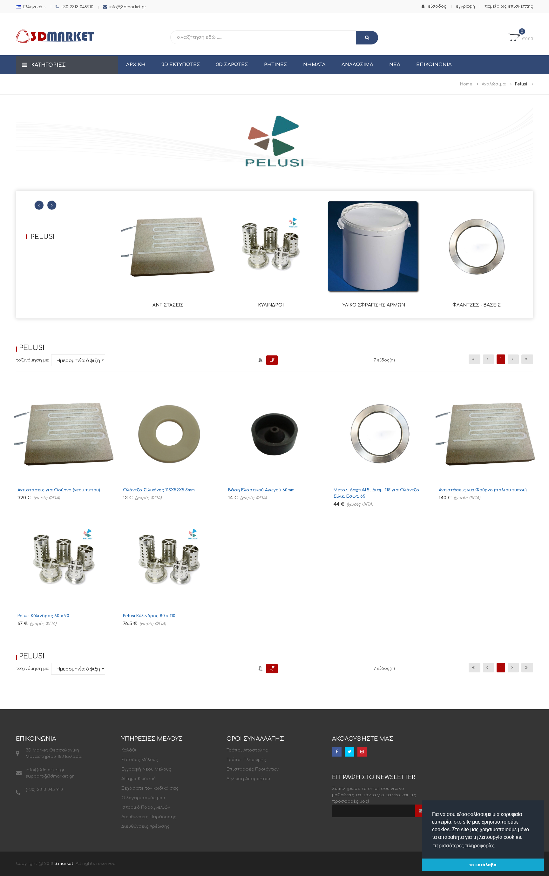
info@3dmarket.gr (127, 7)
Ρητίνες (275, 64)
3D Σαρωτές (232, 64)
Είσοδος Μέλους (139, 760)
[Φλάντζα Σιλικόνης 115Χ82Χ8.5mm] (169, 434)
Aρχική (136, 64)
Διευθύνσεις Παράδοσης (148, 817)
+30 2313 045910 (77, 7)
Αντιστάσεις (167, 305)
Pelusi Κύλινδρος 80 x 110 (149, 616)
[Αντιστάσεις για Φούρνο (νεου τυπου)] (63, 434)
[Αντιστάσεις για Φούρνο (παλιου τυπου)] (485, 434)
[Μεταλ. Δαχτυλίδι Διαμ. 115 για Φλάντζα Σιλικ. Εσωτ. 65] (380, 434)
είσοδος (436, 6)
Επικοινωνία (434, 64)
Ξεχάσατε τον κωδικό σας (150, 788)
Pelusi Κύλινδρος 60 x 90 (43, 616)
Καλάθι (129, 750)
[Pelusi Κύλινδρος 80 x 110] (169, 560)
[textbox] (235, 37)
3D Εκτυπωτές (180, 64)
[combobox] (78, 360)
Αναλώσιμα (357, 64)
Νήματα (314, 64)
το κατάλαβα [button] (483, 864)
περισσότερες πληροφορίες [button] (464, 845)
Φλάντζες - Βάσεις (476, 305)
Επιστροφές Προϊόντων (253, 769)
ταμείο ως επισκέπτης (509, 6)
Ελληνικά (32, 7)
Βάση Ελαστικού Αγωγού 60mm (261, 490)
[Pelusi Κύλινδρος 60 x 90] (63, 560)
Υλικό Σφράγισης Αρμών (373, 305)
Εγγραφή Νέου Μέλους (146, 769)
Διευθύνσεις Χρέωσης (145, 826)
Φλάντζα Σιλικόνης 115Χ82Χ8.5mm (159, 490)
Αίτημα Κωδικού (138, 779)
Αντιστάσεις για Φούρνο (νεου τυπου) (58, 490)
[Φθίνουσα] (272, 360)
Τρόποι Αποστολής (247, 750)
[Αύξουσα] (260, 360)
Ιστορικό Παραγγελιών (145, 807)
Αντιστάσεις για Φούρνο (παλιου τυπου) (483, 490)
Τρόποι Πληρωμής (246, 760)
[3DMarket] (55, 36)
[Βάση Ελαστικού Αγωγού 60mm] (274, 434)
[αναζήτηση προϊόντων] (367, 37)
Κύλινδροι (271, 305)
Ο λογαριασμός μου (143, 798)
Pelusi (521, 84)
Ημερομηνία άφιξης (79, 360)
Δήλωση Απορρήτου (248, 779)
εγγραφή (465, 6)
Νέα (394, 64)
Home (466, 84)
